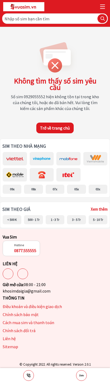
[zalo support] (81, 375)
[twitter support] (22, 273)
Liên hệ (9, 338)
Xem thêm (99, 209)
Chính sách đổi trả (19, 330)
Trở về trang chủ (55, 128)
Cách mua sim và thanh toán (28, 322)
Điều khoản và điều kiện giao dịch (32, 306)
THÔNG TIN (14, 298)
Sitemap (10, 346)
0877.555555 (25, 250)
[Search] (102, 18)
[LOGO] (23, 6)
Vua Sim (10, 237)
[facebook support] (8, 273)
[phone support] (28, 375)
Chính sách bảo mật (21, 314)
